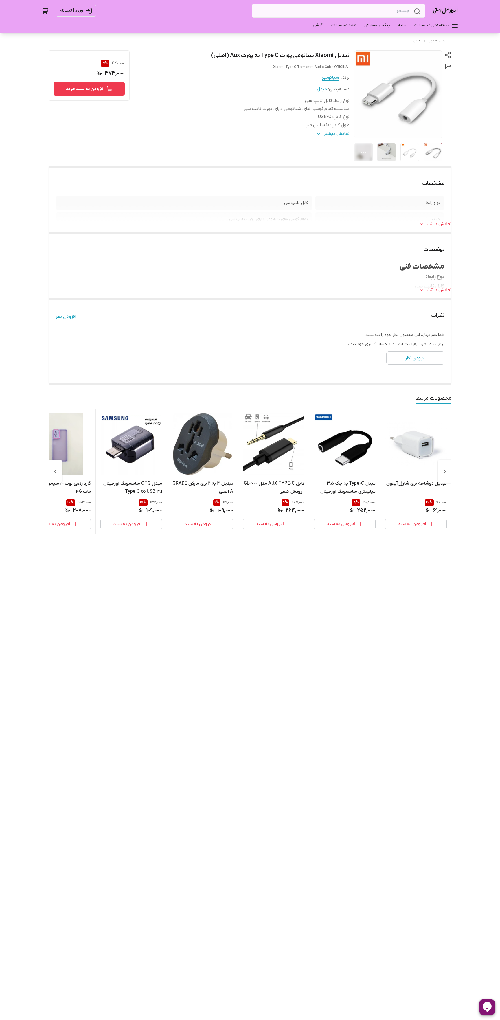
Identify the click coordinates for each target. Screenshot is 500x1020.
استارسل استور (440, 40)
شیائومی (330, 77)
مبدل (417, 40)
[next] (55, 471)
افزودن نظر (66, 316)
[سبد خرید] (45, 10)
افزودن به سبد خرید (85, 89)
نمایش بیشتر (438, 224)
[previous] (445, 471)
